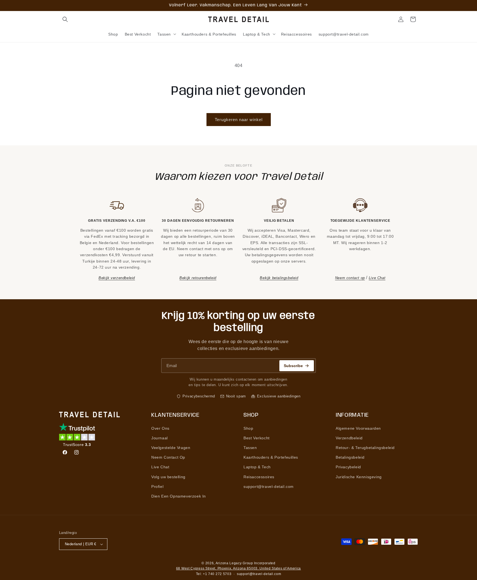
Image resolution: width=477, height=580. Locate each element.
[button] (65, 19)
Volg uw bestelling (168, 477)
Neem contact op (350, 278)
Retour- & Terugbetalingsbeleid (365, 447)
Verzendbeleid (349, 438)
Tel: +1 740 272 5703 (214, 574)
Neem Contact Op (168, 457)
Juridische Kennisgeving (359, 477)
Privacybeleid (348, 467)
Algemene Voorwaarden (358, 428)
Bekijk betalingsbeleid (279, 278)
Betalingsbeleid (350, 457)
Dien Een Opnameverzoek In (178, 496)
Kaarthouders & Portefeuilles (270, 457)
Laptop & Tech (257, 467)
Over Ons (160, 428)
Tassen (250, 447)
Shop (248, 428)
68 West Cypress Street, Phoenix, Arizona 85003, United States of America (238, 568)
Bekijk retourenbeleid (197, 278)
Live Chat (377, 278)
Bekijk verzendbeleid (117, 278)
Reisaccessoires (258, 477)
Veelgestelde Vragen (170, 447)
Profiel (157, 486)
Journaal (159, 438)
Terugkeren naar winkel (239, 119)
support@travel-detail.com (268, 486)
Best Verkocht (256, 438)
